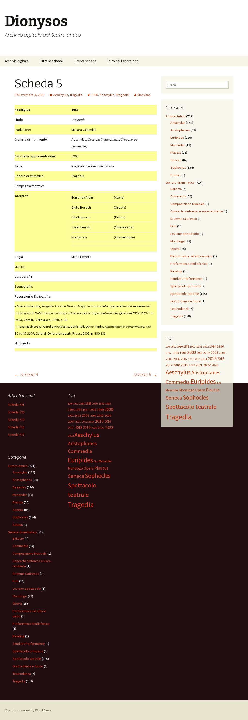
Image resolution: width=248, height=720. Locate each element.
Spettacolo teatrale (184, 293)
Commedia (178, 196)
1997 (168, 353)
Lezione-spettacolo (184, 234)
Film (173, 226)
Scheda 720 (16, 412)
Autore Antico (176, 116)
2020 (192, 365)
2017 (169, 365)
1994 (212, 346)
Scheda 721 (16, 404)
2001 (199, 353)
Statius (175, 175)
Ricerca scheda (84, 61)
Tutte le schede (51, 61)
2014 (204, 359)
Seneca (175, 160)
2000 (191, 352)
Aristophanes (180, 130)
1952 (173, 346)
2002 (206, 353)
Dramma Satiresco (183, 219)
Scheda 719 (16, 419)
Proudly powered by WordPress (28, 710)
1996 (220, 346)
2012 (198, 359)
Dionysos (144, 95)
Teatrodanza (179, 308)
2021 (199, 365)
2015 (212, 358)
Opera (175, 249)
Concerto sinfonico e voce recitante (196, 211)
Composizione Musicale (187, 204)
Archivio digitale (17, 61)
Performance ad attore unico (191, 256)
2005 (169, 359)
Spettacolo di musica (185, 286)
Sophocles (178, 167)
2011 (191, 359)
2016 (220, 358)
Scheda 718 (16, 427)
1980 (180, 346)
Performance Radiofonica (189, 264)
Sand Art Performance (186, 278)
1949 (168, 346)
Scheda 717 (16, 434)
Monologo (177, 241)
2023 (214, 365)
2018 (176, 365)
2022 (207, 365)
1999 (183, 352)
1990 (193, 346)
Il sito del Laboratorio (123, 61)
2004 (222, 353)
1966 (94, 95)
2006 (176, 359)
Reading (176, 271)
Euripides (177, 137)
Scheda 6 (145, 374)
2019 (184, 365)
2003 (214, 352)
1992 (206, 346)
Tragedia (76, 95)
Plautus (175, 152)
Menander (177, 145)
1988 (186, 346)
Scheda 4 (26, 374)
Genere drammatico (180, 182)
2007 (184, 359)
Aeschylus (60, 95)
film (219, 383)
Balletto (176, 189)
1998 (175, 353)
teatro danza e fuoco (185, 301)
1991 (199, 346)
